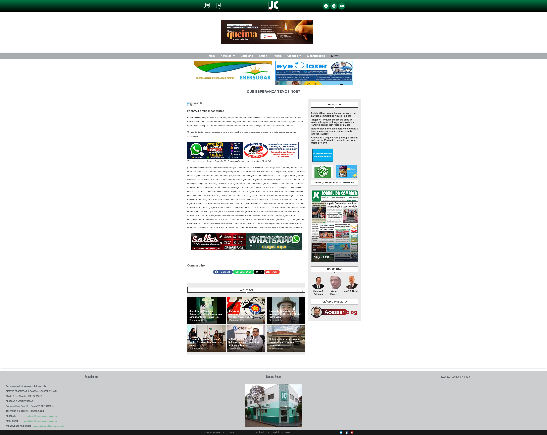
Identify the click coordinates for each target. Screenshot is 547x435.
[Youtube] (341, 6)
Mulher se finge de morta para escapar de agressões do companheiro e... (284, 342)
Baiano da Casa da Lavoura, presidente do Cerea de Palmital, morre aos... (285, 314)
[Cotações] (207, 5)
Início (211, 56)
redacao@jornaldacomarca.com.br (42, 416)
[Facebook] (326, 6)
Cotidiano (246, 56)
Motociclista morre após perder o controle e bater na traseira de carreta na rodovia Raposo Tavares (334, 131)
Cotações (207, 8)
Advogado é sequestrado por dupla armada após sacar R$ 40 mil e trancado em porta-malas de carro (334, 140)
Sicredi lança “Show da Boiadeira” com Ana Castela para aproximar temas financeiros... (205, 314)
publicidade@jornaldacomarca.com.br (41, 421)
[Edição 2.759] (334, 226)
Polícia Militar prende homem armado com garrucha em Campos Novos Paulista (243, 314)
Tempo (218, 8)
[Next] (302, 291)
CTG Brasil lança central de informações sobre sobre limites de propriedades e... (245, 342)
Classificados (316, 56)
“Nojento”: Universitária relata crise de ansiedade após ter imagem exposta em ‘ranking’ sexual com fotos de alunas (332, 122)
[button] (223, 272)
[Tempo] (219, 5)
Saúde (263, 56)
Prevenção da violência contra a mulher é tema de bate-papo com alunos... (205, 342)
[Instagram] (333, 6)
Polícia (277, 56)
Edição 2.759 (321, 257)
